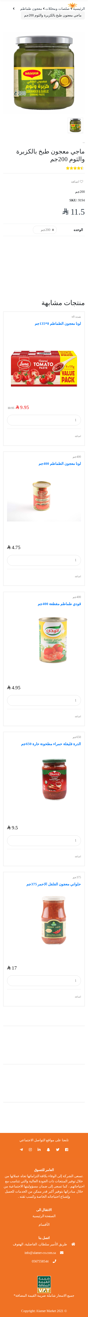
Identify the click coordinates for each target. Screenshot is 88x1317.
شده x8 (76, 316)
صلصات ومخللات (57, 8)
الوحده (78, 230)
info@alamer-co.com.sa (40, 1253)
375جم (77, 877)
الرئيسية (79, 8)
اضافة (75, 181)
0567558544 (40, 1261)
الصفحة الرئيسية (44, 1216)
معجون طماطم (31, 8)
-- (84, 142)
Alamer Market (46, 1311)
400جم (77, 456)
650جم (77, 737)
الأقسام (44, 1224)
